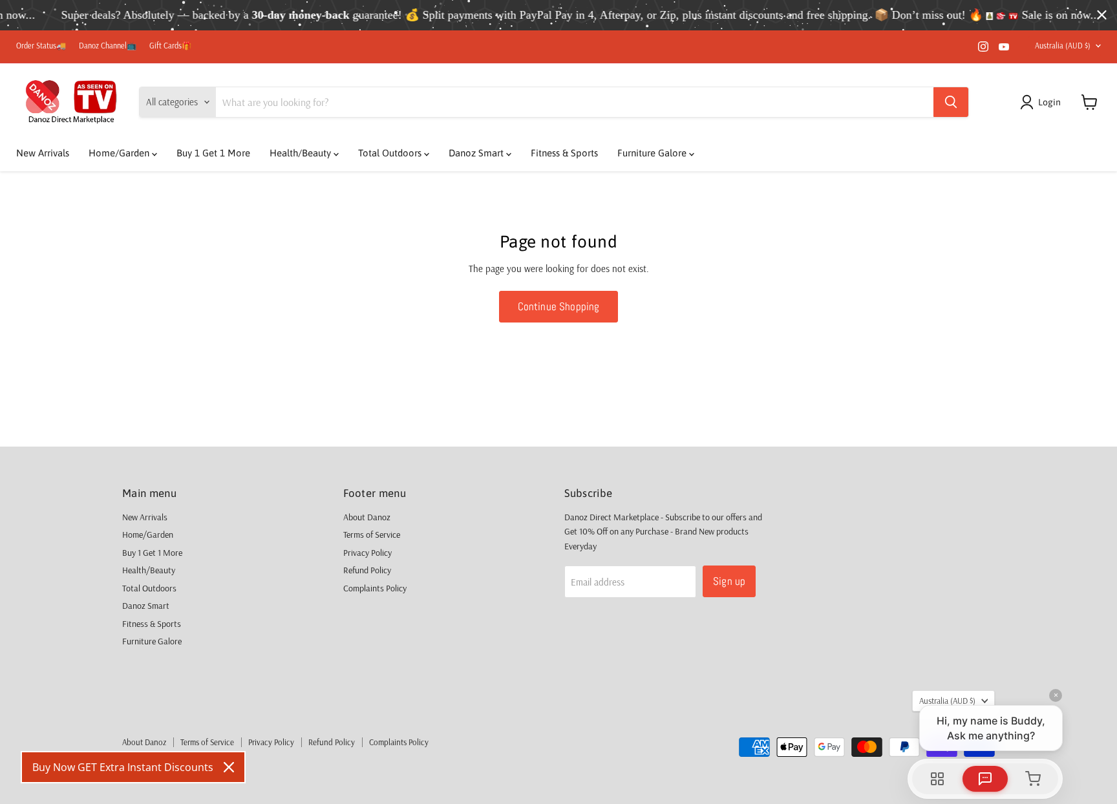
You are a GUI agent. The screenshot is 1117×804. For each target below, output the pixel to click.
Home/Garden (120, 152)
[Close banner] (1102, 15)
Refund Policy (367, 570)
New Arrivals (42, 152)
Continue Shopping (559, 306)
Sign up (729, 581)
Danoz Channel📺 (107, 45)
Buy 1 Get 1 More (213, 152)
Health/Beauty (302, 152)
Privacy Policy (367, 552)
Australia (1062, 45)
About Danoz (366, 517)
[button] (1042, 102)
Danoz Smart (477, 152)
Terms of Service (371, 534)
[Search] (950, 102)
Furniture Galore (653, 152)
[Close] (229, 767)
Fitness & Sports (564, 152)
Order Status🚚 (41, 45)
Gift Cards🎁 (170, 45)
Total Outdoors (391, 152)
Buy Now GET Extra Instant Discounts (122, 767)
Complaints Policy (375, 588)
